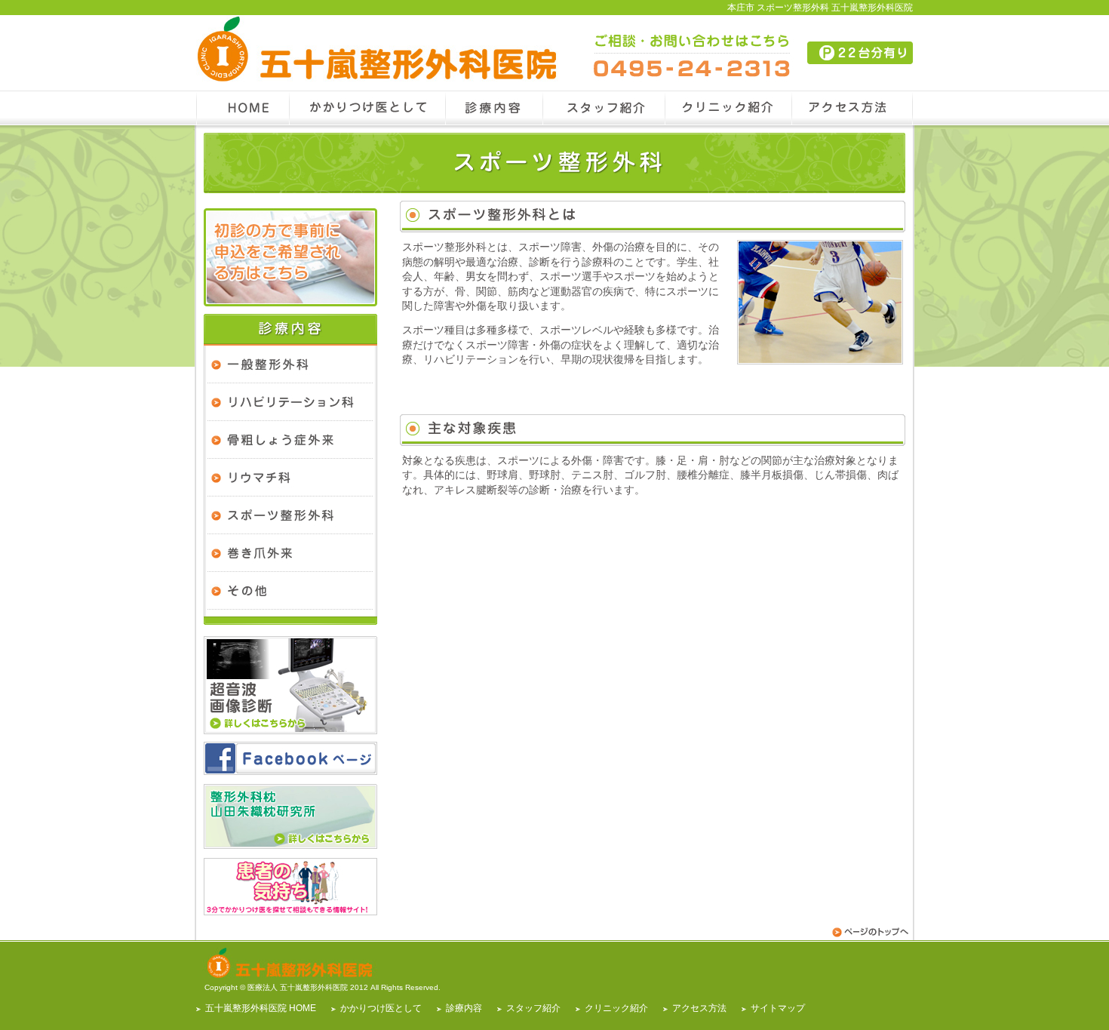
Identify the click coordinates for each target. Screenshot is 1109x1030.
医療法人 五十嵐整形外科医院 (297, 987)
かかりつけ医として (381, 1008)
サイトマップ (778, 1008)
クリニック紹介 (616, 1008)
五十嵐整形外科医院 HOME (260, 1008)
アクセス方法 (699, 1008)
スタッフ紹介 (533, 1008)
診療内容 (464, 1008)
